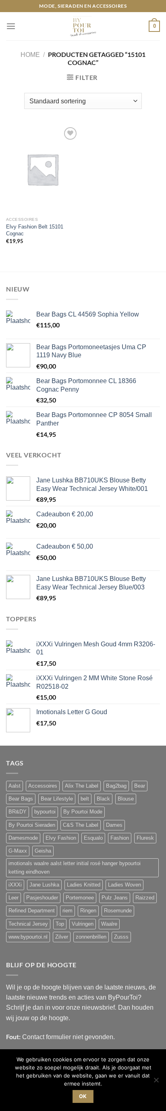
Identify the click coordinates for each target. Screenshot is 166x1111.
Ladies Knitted (83, 885)
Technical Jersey (28, 924)
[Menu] (11, 26)
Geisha (43, 851)
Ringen (88, 911)
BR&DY (17, 812)
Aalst (14, 786)
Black (103, 799)
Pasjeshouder (42, 898)
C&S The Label (80, 825)
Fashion (119, 838)
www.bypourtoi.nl (28, 937)
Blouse (126, 799)
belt (85, 799)
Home (30, 54)
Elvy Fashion (61, 838)
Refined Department (31, 911)
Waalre (109, 924)
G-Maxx (17, 851)
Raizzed (144, 898)
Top (60, 924)
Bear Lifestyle (57, 799)
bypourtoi (45, 812)
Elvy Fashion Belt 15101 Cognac (34, 230)
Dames (114, 825)
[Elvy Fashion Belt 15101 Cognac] (42, 169)
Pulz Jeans (115, 898)
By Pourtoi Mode (82, 812)
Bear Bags (20, 799)
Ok (83, 1096)
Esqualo (93, 838)
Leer (13, 898)
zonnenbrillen (91, 937)
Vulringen (82, 924)
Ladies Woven (124, 885)
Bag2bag (116, 786)
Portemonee (80, 898)
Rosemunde (118, 911)
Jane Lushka (44, 885)
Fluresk (145, 838)
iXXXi (15, 885)
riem (67, 911)
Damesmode (23, 838)
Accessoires (42, 786)
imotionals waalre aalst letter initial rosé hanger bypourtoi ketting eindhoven (74, 867)
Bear (139, 786)
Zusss (121, 937)
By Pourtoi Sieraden (31, 825)
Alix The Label (81, 786)
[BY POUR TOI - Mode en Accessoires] (83, 26)
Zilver (61, 937)
